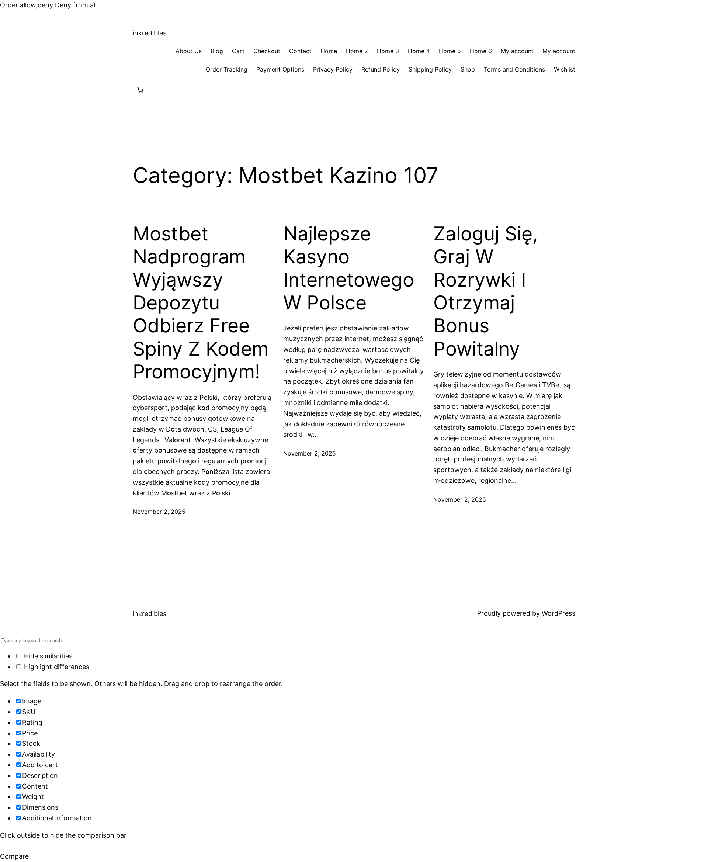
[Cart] (140, 90)
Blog (217, 51)
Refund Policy (380, 69)
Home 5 (450, 51)
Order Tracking (226, 69)
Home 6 (481, 51)
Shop (468, 69)
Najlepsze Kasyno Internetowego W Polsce (348, 268)
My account (517, 51)
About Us (189, 51)
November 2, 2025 (159, 511)
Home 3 (388, 51)
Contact (300, 51)
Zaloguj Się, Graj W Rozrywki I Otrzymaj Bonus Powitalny (485, 291)
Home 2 (357, 51)
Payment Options (280, 69)
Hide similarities (47, 656)
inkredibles (149, 33)
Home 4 (419, 51)
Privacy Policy (333, 69)
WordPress (558, 613)
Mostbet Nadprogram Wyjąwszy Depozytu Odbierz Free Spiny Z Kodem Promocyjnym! (200, 302)
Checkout (266, 51)
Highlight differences (55, 667)
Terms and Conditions (514, 69)
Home (328, 51)
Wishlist (564, 69)
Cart (238, 51)
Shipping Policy (430, 69)
